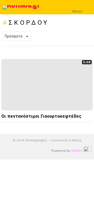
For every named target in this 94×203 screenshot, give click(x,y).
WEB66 (77, 151)
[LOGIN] (88, 7)
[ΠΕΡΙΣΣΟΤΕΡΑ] (88, 127)
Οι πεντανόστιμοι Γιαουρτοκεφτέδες (41, 116)
